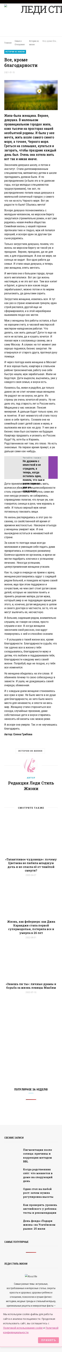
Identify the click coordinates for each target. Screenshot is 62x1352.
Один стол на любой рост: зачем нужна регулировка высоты (38, 1192)
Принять (48, 1340)
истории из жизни (30, 750)
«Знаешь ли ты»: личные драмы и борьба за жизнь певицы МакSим (31, 986)
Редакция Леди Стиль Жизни (31, 785)
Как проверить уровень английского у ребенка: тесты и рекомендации (40, 1208)
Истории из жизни (15, 52)
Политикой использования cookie (23, 1327)
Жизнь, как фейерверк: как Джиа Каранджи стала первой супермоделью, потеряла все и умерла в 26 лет (31, 927)
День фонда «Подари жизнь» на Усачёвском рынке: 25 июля (39, 1224)
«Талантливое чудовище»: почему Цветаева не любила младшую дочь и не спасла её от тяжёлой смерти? (31, 864)
